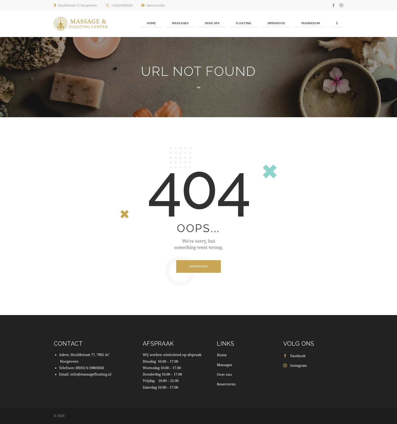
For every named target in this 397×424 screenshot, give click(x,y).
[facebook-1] (333, 5)
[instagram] (341, 5)
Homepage (198, 266)
